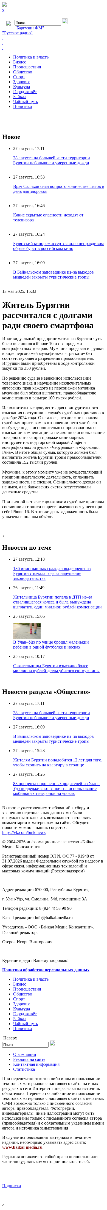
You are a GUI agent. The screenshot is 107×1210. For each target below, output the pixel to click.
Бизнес (19, 62)
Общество (22, 71)
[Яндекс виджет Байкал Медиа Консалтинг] (53, 47)
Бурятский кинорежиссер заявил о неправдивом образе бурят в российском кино (58, 246)
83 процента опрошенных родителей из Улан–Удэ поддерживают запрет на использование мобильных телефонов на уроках (56, 788)
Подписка (11, 1185)
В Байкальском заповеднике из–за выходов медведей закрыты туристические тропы (53, 274)
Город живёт (25, 91)
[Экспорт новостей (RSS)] (53, 42)
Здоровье (21, 81)
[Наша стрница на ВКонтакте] (53, 37)
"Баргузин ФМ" (29, 28)
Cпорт (19, 76)
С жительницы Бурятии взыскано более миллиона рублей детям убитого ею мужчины (56, 668)
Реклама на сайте (29, 1059)
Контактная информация (36, 1064)
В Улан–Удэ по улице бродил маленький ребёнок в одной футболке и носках (51, 644)
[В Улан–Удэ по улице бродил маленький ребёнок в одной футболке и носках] (27, 637)
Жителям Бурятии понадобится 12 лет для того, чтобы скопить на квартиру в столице (57, 762)
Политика (22, 106)
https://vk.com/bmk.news (24, 832)
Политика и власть (31, 57)
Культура (21, 86)
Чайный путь (25, 101)
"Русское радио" (17, 32)
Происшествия (27, 67)
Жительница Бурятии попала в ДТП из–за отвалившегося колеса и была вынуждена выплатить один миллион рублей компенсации (57, 602)
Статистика (24, 1069)
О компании (24, 1054)
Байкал (19, 96)
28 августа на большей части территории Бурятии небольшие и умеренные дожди (51, 160)
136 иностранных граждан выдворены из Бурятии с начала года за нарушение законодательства (52, 573)
